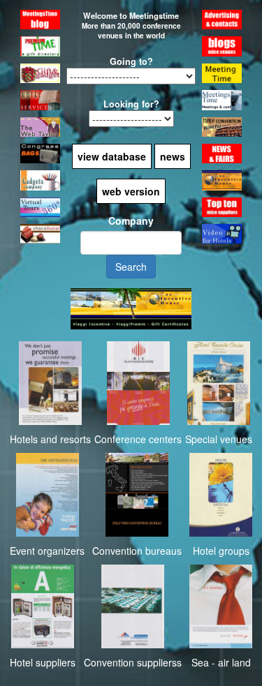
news (172, 156)
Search (131, 267)
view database (112, 156)
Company (131, 221)
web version (131, 191)
